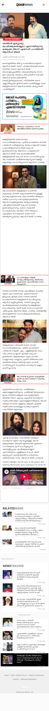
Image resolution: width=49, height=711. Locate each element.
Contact (15, 679)
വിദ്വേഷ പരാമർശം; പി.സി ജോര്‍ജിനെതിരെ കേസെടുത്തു (30, 128)
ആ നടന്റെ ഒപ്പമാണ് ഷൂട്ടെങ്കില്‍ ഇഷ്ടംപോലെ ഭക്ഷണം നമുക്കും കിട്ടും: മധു (31, 379)
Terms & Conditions (36, 675)
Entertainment (17, 488)
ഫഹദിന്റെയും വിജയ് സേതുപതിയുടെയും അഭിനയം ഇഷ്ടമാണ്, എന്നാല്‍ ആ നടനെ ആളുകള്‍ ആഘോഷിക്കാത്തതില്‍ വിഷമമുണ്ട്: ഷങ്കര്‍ (30, 281)
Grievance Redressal (29, 679)
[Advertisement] (24, 106)
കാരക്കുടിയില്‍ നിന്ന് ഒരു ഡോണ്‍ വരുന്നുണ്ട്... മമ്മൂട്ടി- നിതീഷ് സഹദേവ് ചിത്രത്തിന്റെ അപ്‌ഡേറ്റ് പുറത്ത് (29, 544)
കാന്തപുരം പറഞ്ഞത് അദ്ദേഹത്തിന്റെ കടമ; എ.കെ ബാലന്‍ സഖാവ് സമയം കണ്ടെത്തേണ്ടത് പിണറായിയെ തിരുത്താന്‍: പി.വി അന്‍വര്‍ (29, 625)
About (6, 675)
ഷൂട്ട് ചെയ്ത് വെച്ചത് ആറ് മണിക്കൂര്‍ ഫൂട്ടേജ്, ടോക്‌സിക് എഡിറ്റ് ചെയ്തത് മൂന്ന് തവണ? (31, 647)
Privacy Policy (21, 675)
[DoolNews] (24, 5)
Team (13, 675)
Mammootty (30, 488)
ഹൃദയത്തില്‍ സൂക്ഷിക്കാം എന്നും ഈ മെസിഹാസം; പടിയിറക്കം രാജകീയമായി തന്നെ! (29, 636)
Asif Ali (5, 488)
